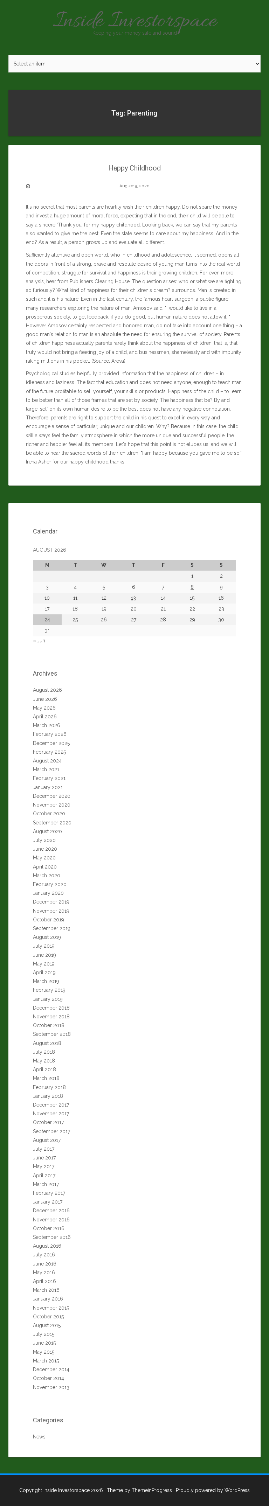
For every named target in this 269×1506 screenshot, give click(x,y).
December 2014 (51, 1369)
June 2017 (44, 1157)
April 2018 (44, 1069)
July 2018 (44, 1052)
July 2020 (44, 840)
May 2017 (43, 1166)
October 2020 (49, 813)
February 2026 (50, 734)
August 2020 (47, 831)
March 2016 (46, 1290)
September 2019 (51, 928)
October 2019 (48, 919)
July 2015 (43, 1334)
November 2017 (51, 1113)
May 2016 (44, 1272)
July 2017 (43, 1149)
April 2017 (44, 1175)
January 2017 (47, 1202)
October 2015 (48, 1316)
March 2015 (46, 1361)
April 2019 (44, 972)
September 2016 (52, 1237)
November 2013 (51, 1387)
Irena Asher (38, 462)
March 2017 (46, 1184)
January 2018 (48, 1096)
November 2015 (51, 1308)
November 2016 (51, 1219)
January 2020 (48, 893)
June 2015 (44, 1343)
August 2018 (47, 1043)
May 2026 (44, 708)
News (39, 1436)
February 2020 (50, 884)
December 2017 (51, 1105)
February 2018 (49, 1087)
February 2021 (49, 778)
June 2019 (44, 955)
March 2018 (46, 1078)
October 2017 (48, 1122)
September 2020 (52, 822)
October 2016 (48, 1228)
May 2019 (44, 964)
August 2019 (47, 937)
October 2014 (48, 1378)
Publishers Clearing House (100, 281)
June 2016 (44, 1264)
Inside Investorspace (134, 21)
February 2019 (49, 990)
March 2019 (46, 981)
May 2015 (43, 1352)
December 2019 (51, 902)
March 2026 (46, 725)
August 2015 (47, 1325)
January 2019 (48, 999)
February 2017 (49, 1193)
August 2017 (47, 1140)
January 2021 (48, 787)
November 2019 (51, 911)
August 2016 (47, 1246)
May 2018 (44, 1061)
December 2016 (51, 1210)
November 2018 (51, 1016)
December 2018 (51, 1008)
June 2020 (45, 849)
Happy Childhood (134, 168)
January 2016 (48, 1299)
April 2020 (45, 867)
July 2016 (44, 1254)
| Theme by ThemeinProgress (138, 1490)
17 (47, 609)
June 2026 (45, 699)
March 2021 (46, 769)
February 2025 (49, 752)
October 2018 (48, 1025)
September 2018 (52, 1034)
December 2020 (51, 796)
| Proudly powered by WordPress (211, 1490)
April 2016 (44, 1281)
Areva (117, 361)
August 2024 (47, 761)
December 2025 (51, 743)
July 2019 (44, 946)
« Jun (39, 640)
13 (133, 598)
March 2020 (46, 875)
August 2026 (47, 690)
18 (75, 609)
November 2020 (51, 805)
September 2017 (51, 1131)
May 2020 (44, 857)
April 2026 (45, 716)
